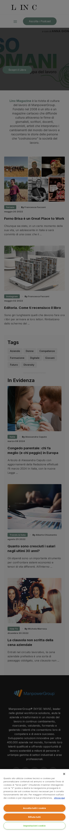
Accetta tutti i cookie (34, 808)
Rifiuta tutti (34, 817)
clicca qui (59, 798)
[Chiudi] (64, 774)
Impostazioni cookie (34, 825)
